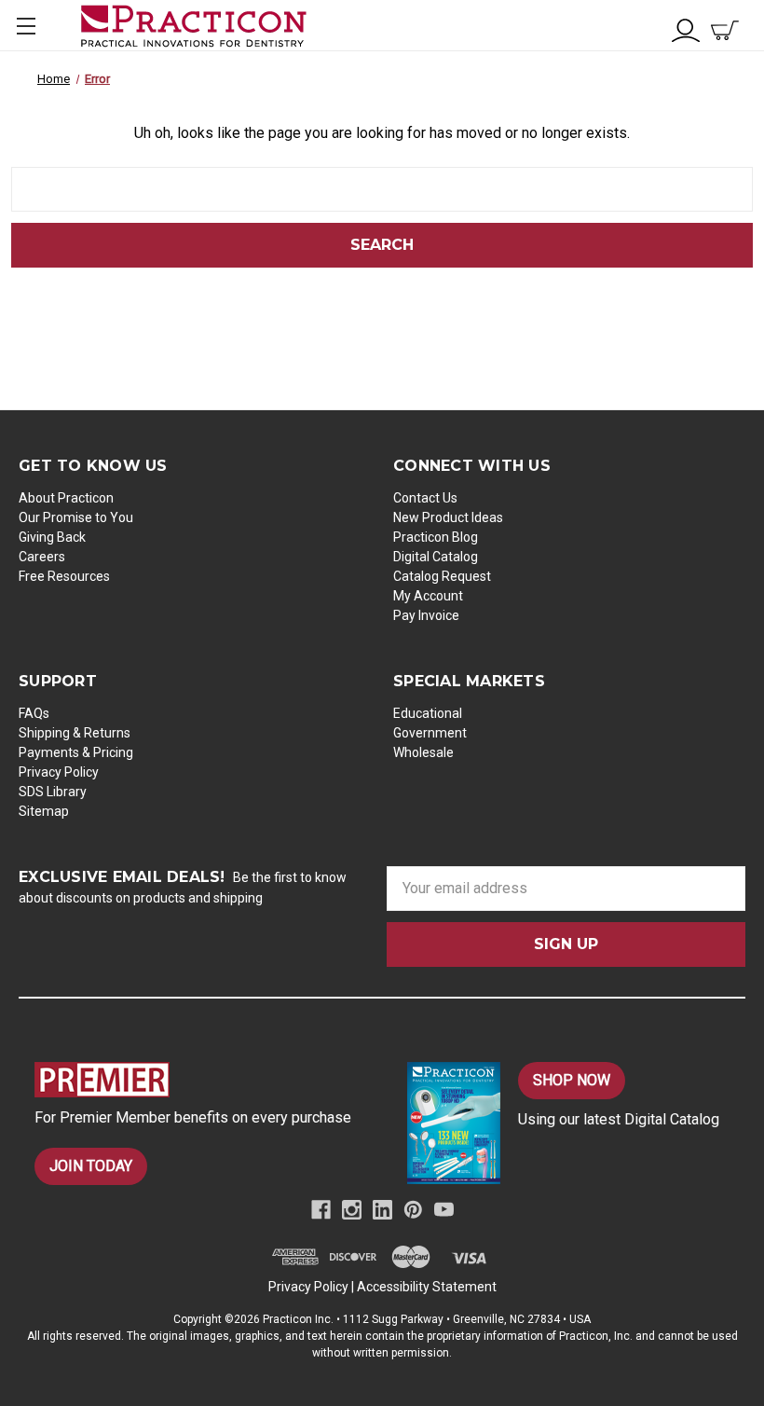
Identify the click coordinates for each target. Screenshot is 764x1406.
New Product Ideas (448, 517)
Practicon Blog (435, 537)
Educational (427, 713)
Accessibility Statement (427, 1286)
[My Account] (686, 28)
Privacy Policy (59, 772)
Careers (42, 556)
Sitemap (44, 811)
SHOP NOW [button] (571, 1080)
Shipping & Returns (74, 732)
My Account (428, 595)
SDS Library (53, 791)
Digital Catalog (435, 556)
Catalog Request (442, 576)
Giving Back (52, 537)
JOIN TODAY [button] (90, 1166)
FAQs (34, 713)
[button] (200, 1079)
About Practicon (66, 497)
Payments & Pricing (76, 752)
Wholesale (423, 752)
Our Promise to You (76, 517)
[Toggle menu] (25, 25)
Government (430, 732)
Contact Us (425, 497)
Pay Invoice (426, 615)
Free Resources (64, 576)
